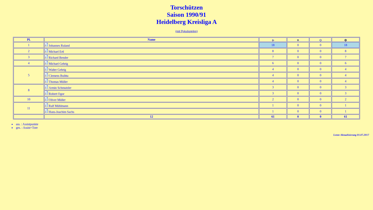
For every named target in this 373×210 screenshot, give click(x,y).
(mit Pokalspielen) (186, 31)
